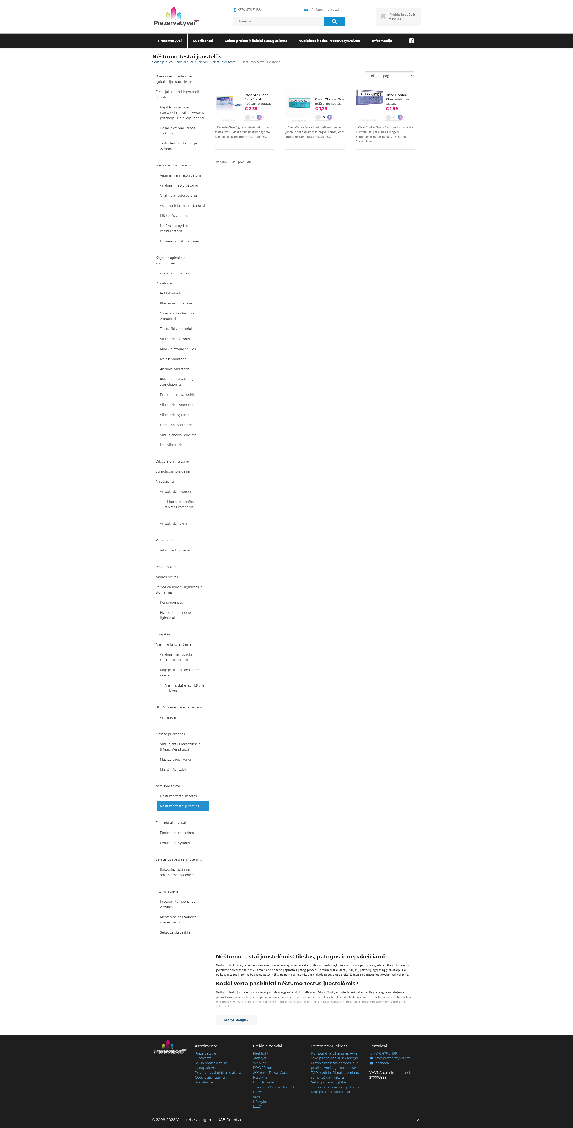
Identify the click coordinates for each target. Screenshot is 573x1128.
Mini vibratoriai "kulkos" (178, 349)
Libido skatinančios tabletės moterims (180, 504)
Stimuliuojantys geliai (173, 471)
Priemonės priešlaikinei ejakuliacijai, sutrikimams (175, 79)
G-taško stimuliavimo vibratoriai (177, 316)
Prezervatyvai (170, 41)
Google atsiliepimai (210, 1078)
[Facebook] (411, 41)
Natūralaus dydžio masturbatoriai (174, 228)
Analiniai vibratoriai (175, 369)
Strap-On (163, 634)
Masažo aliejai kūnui (175, 760)
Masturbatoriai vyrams (173, 165)
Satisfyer (260, 1058)
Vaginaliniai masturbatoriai (181, 175)
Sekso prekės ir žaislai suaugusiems (256, 41)
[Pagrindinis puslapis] (176, 17)
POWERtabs (262, 1068)
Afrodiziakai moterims (177, 492)
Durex (257, 1092)
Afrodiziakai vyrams (175, 524)
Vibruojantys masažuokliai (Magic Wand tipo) (180, 746)
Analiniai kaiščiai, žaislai (174, 644)
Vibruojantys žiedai (175, 550)
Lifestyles (260, 1102)
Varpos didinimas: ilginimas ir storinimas (179, 589)
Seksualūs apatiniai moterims (179, 859)
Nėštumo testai (224, 62)
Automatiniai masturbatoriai (182, 206)
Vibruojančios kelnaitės (178, 435)
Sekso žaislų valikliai (175, 932)
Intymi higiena (167, 891)
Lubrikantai (203, 41)
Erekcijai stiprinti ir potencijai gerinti (178, 94)
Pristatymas (204, 1082)
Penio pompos (171, 603)
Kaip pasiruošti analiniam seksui (180, 672)
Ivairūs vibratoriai (173, 359)
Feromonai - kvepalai (172, 823)
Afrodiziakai (165, 482)
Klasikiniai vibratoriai (176, 303)
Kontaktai (378, 1046)
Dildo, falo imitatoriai (172, 461)
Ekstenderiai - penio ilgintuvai (175, 615)
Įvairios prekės (167, 577)
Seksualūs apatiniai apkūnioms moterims (177, 872)
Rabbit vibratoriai (173, 293)
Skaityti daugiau (236, 1020)
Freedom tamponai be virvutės (177, 904)
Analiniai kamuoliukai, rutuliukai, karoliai (177, 657)
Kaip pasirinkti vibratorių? (331, 1092)
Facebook (381, 1063)
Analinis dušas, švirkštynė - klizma (184, 688)
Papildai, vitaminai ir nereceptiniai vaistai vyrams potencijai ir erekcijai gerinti (182, 112)
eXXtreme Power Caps (270, 1073)
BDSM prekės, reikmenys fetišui (180, 707)
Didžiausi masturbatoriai (179, 241)
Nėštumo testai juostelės (179, 806)
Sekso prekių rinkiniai (172, 273)
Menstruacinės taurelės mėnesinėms (178, 919)
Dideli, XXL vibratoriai (177, 425)
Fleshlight (261, 1053)
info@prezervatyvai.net (326, 10)
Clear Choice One (329, 101)
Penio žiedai (165, 540)
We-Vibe (259, 1063)
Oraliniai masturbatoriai (179, 196)
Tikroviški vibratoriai (176, 329)
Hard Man (260, 1078)
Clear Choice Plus (397, 99)
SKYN (257, 1097)
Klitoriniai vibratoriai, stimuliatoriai (176, 382)
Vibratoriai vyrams (174, 415)
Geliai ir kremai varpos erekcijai (177, 131)
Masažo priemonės (170, 734)
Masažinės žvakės (173, 770)
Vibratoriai (164, 283)
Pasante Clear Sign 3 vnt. (257, 99)
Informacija (382, 41)
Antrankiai (168, 717)
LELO (257, 1106)
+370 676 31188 (249, 10)
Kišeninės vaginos (174, 216)
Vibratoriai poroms (175, 339)
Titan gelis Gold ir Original (273, 1087)
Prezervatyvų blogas (329, 1046)
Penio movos (166, 567)
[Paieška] (334, 21)
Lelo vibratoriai (172, 445)
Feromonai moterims (177, 833)
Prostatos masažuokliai (178, 395)
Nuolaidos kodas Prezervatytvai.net (330, 41)
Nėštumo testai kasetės (178, 796)
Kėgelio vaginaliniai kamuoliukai (171, 260)
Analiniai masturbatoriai (179, 185)
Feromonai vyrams (175, 843)
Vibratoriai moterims (176, 405)
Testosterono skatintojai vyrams (179, 146)
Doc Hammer (263, 1082)
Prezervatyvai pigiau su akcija (218, 1073)
